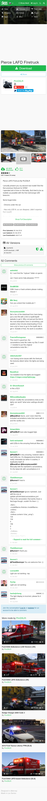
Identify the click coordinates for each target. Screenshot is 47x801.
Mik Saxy (13, 300)
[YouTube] (15, 83)
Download (25, 68)
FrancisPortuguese (18, 337)
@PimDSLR (14, 432)
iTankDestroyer (16, 477)
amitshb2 (14, 270)
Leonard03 (14, 570)
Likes (21, 170)
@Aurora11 (14, 480)
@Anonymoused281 (29, 464)
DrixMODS (14, 286)
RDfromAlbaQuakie (18, 397)
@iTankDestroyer (17, 491)
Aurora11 (14, 452)
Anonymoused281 (17, 311)
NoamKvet (14, 372)
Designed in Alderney (9, 791)
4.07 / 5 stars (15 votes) (8, 175)
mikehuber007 (16, 356)
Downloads (9, 170)
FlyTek (13, 582)
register (31, 608)
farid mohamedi (16, 440)
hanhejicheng (15, 593)
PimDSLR (18, 81)
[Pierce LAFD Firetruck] (23, 141)
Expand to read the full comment (27, 539)
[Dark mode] (40, 3)
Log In (22, 608)
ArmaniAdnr (15, 429)
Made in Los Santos (8, 793)
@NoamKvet (15, 416)
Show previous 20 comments (23, 265)
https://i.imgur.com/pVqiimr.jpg (22, 377)
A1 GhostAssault (17, 385)
